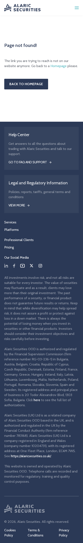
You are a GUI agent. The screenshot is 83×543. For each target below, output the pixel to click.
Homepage (58, 66)
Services (10, 222)
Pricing (9, 247)
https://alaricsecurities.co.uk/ (31, 456)
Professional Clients (19, 240)
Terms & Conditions (35, 532)
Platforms (11, 230)
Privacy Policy (64, 532)
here (37, 400)
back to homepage (26, 84)
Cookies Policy (10, 532)
